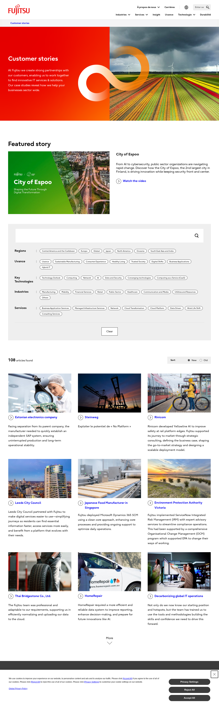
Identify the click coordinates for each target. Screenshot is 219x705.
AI (98, 278)
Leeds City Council (28, 503)
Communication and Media (156, 292)
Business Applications (179, 261)
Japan (108, 251)
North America (123, 251)
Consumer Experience (96, 261)
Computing (71, 278)
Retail (100, 292)
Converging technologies (139, 278)
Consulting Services (51, 314)
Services (139, 14)
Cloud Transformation (134, 308)
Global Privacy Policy (18, 688)
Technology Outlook (51, 278)
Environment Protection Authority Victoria (178, 505)
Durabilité (205, 14)
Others (45, 298)
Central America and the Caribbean (58, 251)
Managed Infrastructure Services (89, 308)
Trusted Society (138, 261)
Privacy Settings (189, 681)
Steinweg (91, 417)
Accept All (189, 698)
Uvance (169, 14)
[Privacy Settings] (91, 682)
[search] (207, 7)
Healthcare (132, 292)
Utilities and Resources (185, 292)
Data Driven (175, 308)
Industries (121, 14)
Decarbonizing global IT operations (178, 596)
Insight (156, 14)
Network (87, 278)
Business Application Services (55, 308)
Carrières (170, 7)
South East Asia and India (162, 251)
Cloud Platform (157, 308)
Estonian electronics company (36, 417)
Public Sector (115, 292)
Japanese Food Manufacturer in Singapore (106, 505)
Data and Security (113, 278)
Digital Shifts (157, 261)
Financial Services (83, 292)
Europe (84, 251)
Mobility (65, 292)
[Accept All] (127, 678)
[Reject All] (35, 682)
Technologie (185, 14)
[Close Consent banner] (214, 674)
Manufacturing (48, 292)
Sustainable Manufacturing (67, 261)
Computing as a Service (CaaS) (171, 278)
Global (97, 251)
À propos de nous (146, 7)
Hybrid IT (46, 267)
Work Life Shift (194, 308)
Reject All (189, 689)
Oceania (140, 251)
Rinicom (160, 417)
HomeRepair (93, 596)
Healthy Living (118, 261)
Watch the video (134, 181)
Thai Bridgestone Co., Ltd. (33, 596)
